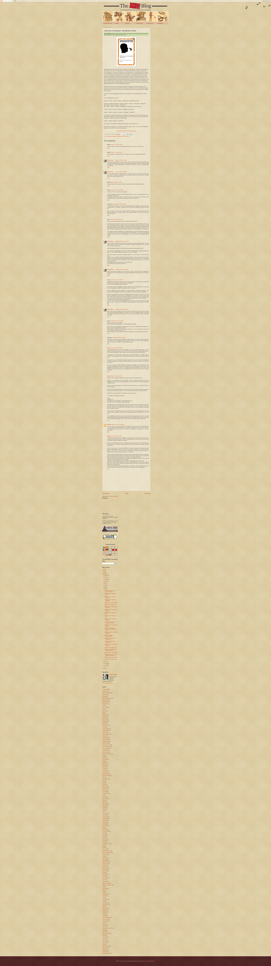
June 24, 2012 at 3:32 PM (116, 436)
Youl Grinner (104, 951)
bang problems (105, 701)
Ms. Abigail (104, 840)
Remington (104, 874)
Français (104, 784)
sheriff (103, 901)
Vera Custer (104, 937)
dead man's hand (105, 748)
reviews (103, 879)
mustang (104, 841)
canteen (104, 727)
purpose (104, 872)
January (105, 665)
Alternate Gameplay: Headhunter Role (109, 636)
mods (103, 836)
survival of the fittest (106, 917)
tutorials (104, 929)
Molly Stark (104, 838)
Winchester (104, 949)
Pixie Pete (104, 865)
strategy (104, 915)
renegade (104, 876)
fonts (103, 780)
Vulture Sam (104, 940)
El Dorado (104, 768)
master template (105, 831)
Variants (116, 23)
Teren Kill (104, 926)
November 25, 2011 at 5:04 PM (117, 190)
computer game (105, 741)
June (104, 585)
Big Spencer (104, 714)
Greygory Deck (105, 793)
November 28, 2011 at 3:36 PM (117, 279)
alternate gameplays (111, 136)
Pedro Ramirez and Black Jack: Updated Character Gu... (111, 655)
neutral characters (106, 843)
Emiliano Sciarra (105, 773)
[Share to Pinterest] (131, 134)
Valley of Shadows (106, 933)
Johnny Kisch (105, 816)
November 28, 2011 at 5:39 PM (117, 320)
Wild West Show (105, 946)
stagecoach (104, 911)
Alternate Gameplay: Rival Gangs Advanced (110, 591)
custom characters (106, 744)
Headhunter (119, 136)
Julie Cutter (104, 822)
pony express (105, 868)
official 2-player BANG (106, 852)
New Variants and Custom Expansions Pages (110, 622)
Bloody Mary (104, 721)
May (104, 587)
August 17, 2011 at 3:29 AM (116, 152)
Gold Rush (104, 789)
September (105, 579)
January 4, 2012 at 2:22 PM (116, 347)
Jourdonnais (104, 820)
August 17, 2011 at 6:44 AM (121, 171)
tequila (103, 922)
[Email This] (126, 134)
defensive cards (105, 752)
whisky (103, 944)
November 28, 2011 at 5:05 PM (121, 309)
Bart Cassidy (105, 707)
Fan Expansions (108, 23)
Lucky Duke (104, 829)
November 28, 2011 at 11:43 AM (121, 241)
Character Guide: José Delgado (111, 652)
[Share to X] (129, 134)
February (105, 663)
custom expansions (106, 746)
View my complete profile (107, 683)
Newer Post (105, 493)
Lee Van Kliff (105, 825)
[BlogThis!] (127, 134)
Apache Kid (104, 694)
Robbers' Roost (105, 883)
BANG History (105, 700)
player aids (104, 867)
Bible (103, 712)
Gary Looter (104, 786)
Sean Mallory (105, 899)
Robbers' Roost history (107, 885)
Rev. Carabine (105, 877)
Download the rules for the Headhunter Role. (126, 130)
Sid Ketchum (105, 902)
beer (103, 709)
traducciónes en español (107, 928)
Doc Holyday (105, 759)
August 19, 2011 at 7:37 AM (116, 182)
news (103, 847)
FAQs (103, 777)
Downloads (150, 23)
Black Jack (104, 719)
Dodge (103, 761)
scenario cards (105, 893)
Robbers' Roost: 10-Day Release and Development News (110, 629)
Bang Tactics (105, 703)
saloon (103, 892)
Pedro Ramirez (105, 861)
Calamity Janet (105, 725)
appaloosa (104, 696)
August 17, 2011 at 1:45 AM (116, 144)
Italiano (103, 809)
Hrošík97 (109, 424)
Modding (160, 23)
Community (139, 23)
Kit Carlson (104, 823)
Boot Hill (104, 723)
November (105, 575)
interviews (104, 806)
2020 (103, 569)
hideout (103, 800)
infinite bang (104, 804)
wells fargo (104, 942)
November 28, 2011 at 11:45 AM (121, 269)
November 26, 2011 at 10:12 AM (119, 204)
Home (126, 493)
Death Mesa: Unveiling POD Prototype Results (110, 650)
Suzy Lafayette (105, 919)
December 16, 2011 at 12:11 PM (118, 337)
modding (104, 834)
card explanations (106, 728)
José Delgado (105, 818)
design (103, 757)
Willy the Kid (104, 947)
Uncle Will (104, 931)
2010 (103, 668)
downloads (104, 764)
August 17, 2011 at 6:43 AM (121, 160)
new (103, 845)
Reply (108, 148)
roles (124, 136)
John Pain (104, 815)
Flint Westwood (105, 779)
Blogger (153, 961)
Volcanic (104, 938)
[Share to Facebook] (130, 134)
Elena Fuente (105, 771)
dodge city (104, 762)
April (104, 588)
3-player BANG (105, 689)
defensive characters (106, 753)
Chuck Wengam (105, 737)
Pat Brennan (104, 858)
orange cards (105, 854)
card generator (105, 730)
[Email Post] (123, 134)
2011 (103, 573)
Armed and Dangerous (106, 698)
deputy (103, 755)
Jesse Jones (105, 813)
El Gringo (104, 770)
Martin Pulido (110, 160)
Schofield (104, 895)
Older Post (147, 493)
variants (127, 136)
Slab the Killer (105, 908)
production (104, 870)
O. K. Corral (104, 849)
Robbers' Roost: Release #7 (110, 604)
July (104, 583)
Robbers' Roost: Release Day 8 (111, 602)
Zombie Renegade (106, 953)
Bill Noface (104, 716)
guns (103, 795)
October (105, 577)
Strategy (127, 23)
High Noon (104, 802)
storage (103, 913)
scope (103, 897)
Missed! (109, 347)
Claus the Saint (105, 739)
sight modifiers (105, 904)
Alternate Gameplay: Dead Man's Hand (110, 642)
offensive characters (106, 850)
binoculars (104, 718)
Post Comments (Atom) (113, 496)
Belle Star (104, 710)
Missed (103, 832)
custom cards (105, 743)
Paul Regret (104, 859)
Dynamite (104, 766)
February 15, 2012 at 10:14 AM (117, 424)
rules (103, 890)
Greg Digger (104, 791)
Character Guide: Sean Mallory (111, 657)
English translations (106, 775)
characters (104, 736)
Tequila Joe (104, 924)
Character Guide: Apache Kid (110, 647)
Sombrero (104, 910)
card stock (104, 732)
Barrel (103, 705)
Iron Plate (104, 807)
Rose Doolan (105, 888)
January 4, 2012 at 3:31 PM (116, 376)
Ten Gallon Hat (105, 920)
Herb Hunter (104, 798)
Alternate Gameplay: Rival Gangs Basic (110, 639)
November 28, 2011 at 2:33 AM (117, 219)
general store (105, 788)
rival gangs (104, 881)
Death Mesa (104, 750)
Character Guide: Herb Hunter (111, 659)
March (104, 661)
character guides (105, 734)
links (103, 827)
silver (103, 906)
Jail (103, 811)
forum (103, 782)
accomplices (104, 691)
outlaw (103, 856)
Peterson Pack (105, 863)
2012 (103, 571)
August (105, 581)
